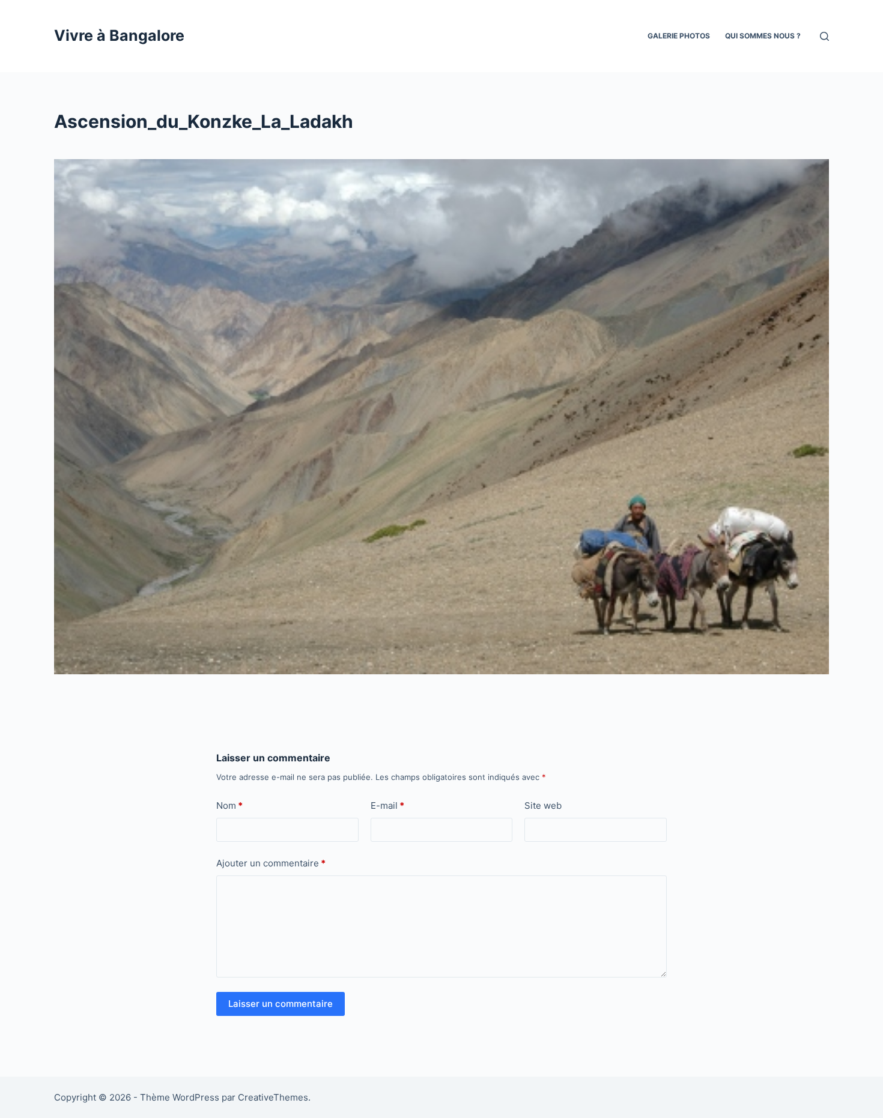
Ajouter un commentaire (271, 863)
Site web (543, 805)
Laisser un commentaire (280, 1003)
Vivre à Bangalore (119, 35)
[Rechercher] (824, 36)
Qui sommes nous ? (763, 35)
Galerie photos (679, 35)
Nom (229, 805)
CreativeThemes (273, 1097)
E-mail (387, 805)
